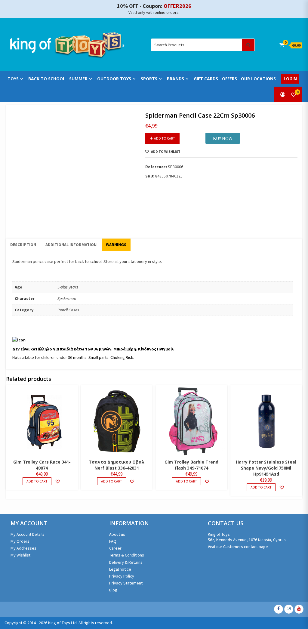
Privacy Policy (121, 576)
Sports (149, 79)
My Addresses (23, 548)
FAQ (112, 541)
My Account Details (28, 534)
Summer (78, 79)
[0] (293, 94)
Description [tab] (23, 244)
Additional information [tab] (71, 244)
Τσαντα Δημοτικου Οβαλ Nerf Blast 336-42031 (116, 465)
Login (290, 79)
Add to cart (164, 138)
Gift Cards (206, 79)
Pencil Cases (68, 310)
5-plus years (67, 287)
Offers (229, 79)
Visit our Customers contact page (238, 546)
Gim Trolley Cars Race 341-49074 (42, 465)
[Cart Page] (281, 45)
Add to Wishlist (165, 151)
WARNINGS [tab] (116, 244)
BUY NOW (223, 138)
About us (117, 534)
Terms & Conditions (126, 555)
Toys (13, 79)
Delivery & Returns (126, 562)
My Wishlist (20, 555)
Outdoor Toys (114, 79)
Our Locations (258, 79)
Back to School (46, 79)
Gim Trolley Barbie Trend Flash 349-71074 (191, 465)
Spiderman (66, 298)
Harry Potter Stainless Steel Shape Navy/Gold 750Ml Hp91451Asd (266, 468)
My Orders (20, 541)
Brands (175, 79)
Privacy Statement (126, 583)
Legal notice (120, 569)
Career (115, 548)
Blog (113, 590)
